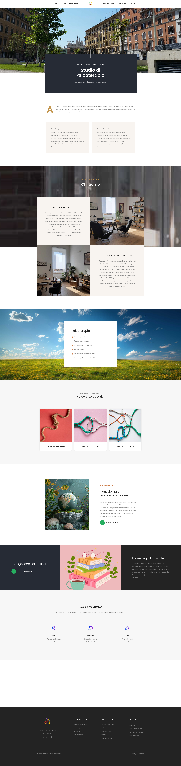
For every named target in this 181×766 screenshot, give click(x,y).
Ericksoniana (105, 728)
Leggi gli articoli (30, 571)
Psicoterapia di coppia (90, 446)
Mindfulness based (107, 738)
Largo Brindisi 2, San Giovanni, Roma (49, 754)
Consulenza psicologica (81, 724)
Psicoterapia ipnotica (80, 349)
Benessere (77, 731)
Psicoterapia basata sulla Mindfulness (86, 358)
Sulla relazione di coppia (136, 729)
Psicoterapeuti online (111, 522)
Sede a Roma (122, 4)
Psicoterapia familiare (125, 446)
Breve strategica (106, 731)
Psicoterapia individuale (56, 446)
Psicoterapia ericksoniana (82, 341)
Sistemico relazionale (107, 724)
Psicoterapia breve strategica (83, 345)
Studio (64, 4)
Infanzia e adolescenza (136, 732)
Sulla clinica (132, 725)
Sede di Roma (102, 129)
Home (56, 4)
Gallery (134, 754)
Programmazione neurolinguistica (84, 354)
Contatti (133, 4)
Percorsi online (78, 735)
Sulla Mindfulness (134, 736)
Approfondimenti (109, 4)
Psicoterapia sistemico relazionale (85, 337)
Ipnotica (103, 735)
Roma (102, 64)
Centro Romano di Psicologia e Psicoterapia (90, 82)
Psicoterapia (73, 4)
